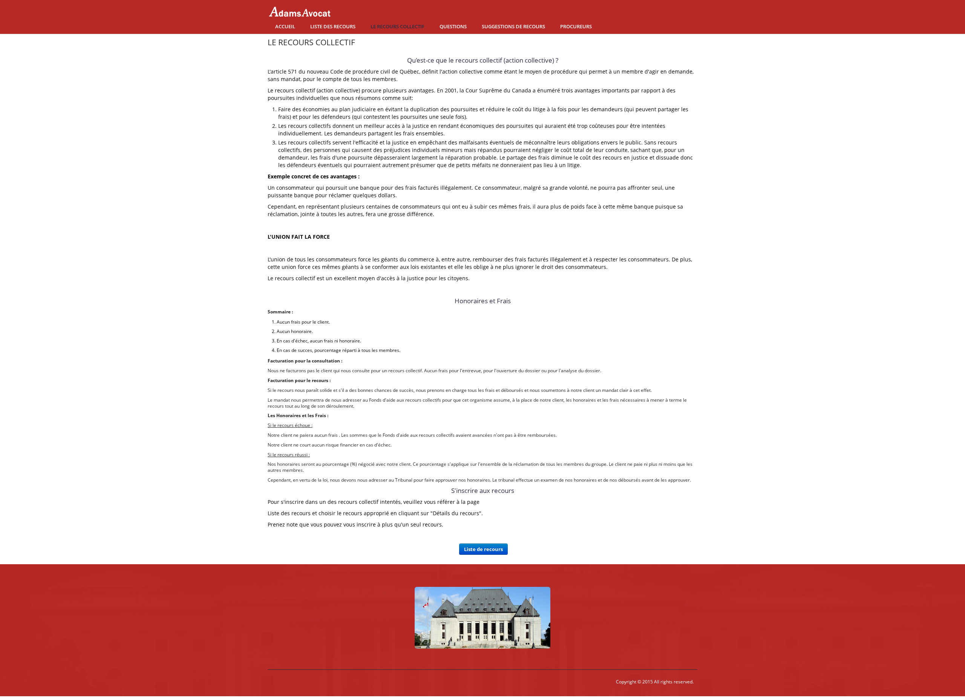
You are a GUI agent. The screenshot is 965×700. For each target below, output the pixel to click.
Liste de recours (483, 551)
